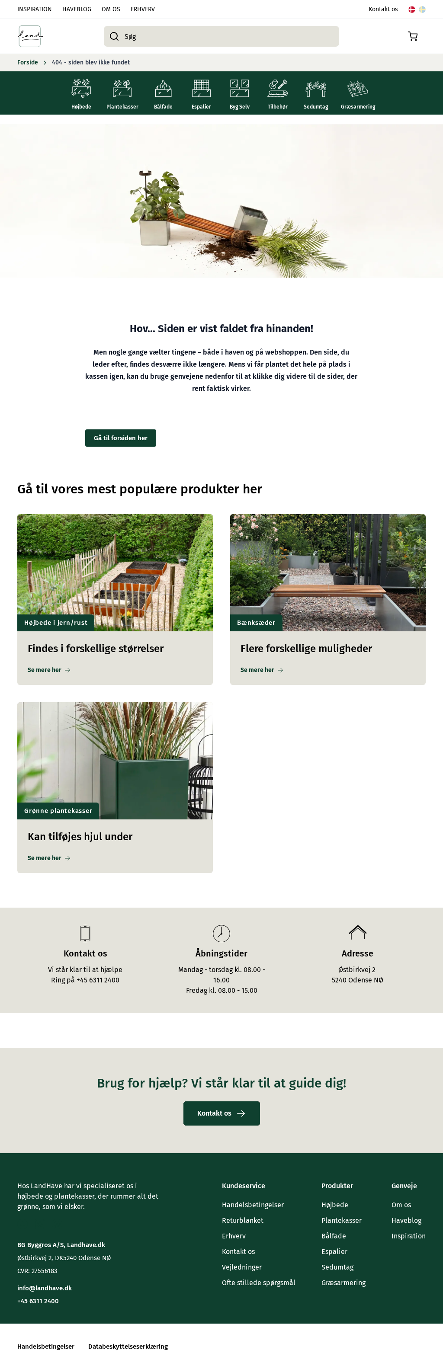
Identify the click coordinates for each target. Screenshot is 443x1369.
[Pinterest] (57, 1224)
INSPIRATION (34, 9)
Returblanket (242, 1220)
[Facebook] (22, 1224)
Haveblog (406, 1220)
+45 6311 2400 (38, 1301)
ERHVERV (143, 9)
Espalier (334, 1251)
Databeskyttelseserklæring (128, 1346)
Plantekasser (341, 1220)
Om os (401, 1205)
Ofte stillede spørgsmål (258, 1283)
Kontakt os (383, 9)
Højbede (334, 1205)
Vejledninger (242, 1267)
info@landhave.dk (44, 1288)
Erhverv (234, 1236)
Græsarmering (343, 1283)
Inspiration (409, 1236)
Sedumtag (337, 1267)
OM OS (111, 9)
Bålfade (333, 1236)
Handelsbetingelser (253, 1205)
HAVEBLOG (76, 9)
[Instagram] (40, 1224)
